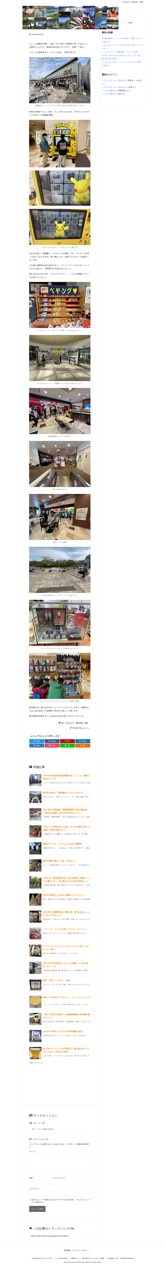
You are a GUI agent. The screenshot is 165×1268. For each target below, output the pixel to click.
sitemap (126, 2)
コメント (32, 1151)
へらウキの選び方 (108, 90)
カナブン (85, 728)
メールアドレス (58, 1178)
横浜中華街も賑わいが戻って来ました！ (60, 860)
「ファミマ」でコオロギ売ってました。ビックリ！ (65, 929)
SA (62, 723)
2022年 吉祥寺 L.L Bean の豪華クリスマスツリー (64, 895)
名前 (31, 1178)
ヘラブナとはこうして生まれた (114, 80)
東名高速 (79, 723)
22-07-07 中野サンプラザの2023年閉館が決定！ (63, 1031)
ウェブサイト (34, 1188)
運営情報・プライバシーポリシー (87, 1250)
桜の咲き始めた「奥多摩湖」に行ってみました (63, 792)
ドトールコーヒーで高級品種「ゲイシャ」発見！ (120, 52)
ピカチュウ (69, 723)
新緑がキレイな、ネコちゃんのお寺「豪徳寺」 (63, 843)
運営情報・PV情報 (137, 2)
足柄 (86, 723)
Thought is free (95, 1262)
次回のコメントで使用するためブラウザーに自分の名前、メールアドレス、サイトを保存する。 (60, 1201)
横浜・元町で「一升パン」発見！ (57, 980)
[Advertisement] (59, 1081)
